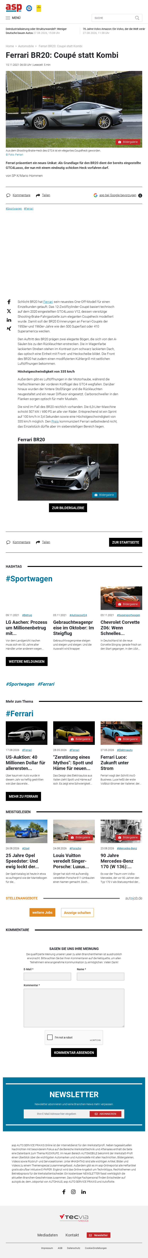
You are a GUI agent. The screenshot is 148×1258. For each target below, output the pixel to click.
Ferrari (48, 302)
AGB (60, 1248)
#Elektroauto (125, 750)
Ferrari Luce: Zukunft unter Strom (115, 762)
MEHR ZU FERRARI (23, 796)
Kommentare (21, 195)
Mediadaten (47, 1235)
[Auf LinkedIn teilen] (9, 319)
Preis (55, 421)
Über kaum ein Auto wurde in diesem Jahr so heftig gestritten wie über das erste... (25, 779)
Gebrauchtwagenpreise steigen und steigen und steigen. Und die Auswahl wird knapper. (72, 644)
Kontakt (72, 1235)
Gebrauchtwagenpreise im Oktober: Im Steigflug (73, 628)
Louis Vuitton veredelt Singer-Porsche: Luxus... (71, 861)
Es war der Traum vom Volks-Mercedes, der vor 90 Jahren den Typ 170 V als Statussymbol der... (120, 877)
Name (80, 969)
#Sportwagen (29, 578)
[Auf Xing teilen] (9, 328)
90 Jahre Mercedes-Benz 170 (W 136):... (117, 861)
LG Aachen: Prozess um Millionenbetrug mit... (26, 628)
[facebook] (63, 1191)
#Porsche (75, 848)
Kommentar (31, 985)
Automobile (26, 46)
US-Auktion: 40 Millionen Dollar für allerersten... (25, 762)
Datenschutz (73, 1248)
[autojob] (133, 898)
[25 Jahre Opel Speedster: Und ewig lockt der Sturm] (26, 831)
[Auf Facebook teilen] (9, 301)
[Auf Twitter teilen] (9, 310)
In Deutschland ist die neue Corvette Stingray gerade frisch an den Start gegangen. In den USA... (121, 644)
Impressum (47, 1248)
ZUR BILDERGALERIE (68, 508)
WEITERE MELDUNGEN (27, 661)
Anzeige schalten (77, 913)
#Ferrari (45, 684)
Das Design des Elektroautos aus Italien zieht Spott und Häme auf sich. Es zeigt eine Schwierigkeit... (72, 779)
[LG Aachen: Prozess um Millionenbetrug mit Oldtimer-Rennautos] (26, 598)
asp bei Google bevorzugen (117, 195)
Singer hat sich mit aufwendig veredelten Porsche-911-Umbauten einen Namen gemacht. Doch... (74, 877)
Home (10, 46)
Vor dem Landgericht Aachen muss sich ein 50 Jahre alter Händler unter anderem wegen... (25, 644)
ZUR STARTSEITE (125, 542)
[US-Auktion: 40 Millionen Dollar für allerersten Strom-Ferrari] (26, 733)
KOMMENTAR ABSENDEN (74, 1053)
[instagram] (73, 1191)
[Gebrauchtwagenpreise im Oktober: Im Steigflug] (74, 598)
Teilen (46, 195)
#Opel (25, 848)
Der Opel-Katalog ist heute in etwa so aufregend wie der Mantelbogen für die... (26, 877)
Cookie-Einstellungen (96, 1248)
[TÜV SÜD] (28, 7)
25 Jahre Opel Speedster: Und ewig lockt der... (22, 861)
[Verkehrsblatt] (37, 7)
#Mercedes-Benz (127, 848)
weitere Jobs (42, 912)
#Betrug (27, 615)
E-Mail (28, 969)
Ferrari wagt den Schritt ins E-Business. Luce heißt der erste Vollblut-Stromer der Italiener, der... (121, 779)
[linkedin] (83, 1191)
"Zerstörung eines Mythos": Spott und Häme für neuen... (73, 762)
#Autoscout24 (78, 615)
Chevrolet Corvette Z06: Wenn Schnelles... (120, 628)
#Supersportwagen (128, 615)
